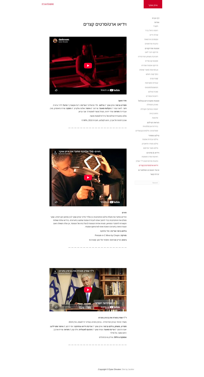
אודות (156, 22)
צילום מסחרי (153, 136)
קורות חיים (154, 35)
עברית (44, 4)
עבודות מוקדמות (151, 83)
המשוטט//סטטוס (151, 87)
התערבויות (154, 113)
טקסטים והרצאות (151, 39)
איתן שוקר (152, 5)
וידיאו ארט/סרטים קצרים (148, 165)
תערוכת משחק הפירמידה (148, 57)
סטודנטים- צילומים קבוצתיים (147, 131)
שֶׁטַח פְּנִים (154, 79)
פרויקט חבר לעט (151, 52)
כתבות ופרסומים (151, 44)
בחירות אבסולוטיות (150, 126)
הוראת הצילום (153, 123)
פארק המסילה (152, 105)
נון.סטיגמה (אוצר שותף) (148, 70)
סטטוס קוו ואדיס (151, 61)
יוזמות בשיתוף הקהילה (149, 109)
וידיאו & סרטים (153, 153)
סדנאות (155, 118)
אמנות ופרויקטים (152, 48)
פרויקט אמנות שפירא (149, 65)
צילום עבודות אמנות (150, 139)
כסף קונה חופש (152, 74)
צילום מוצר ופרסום (150, 148)
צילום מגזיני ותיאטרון (150, 144)
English (50, 4)
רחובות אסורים (152, 96)
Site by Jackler (128, 369)
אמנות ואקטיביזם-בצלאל (148, 101)
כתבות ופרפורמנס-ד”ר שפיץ (147, 161)
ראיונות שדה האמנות (150, 157)
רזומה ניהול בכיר (151, 31)
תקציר (155, 26)
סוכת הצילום (153, 92)
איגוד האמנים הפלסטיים (148, 170)
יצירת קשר (154, 174)
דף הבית (155, 18)
